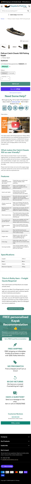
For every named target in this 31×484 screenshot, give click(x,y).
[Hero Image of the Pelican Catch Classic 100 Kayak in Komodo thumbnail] (20, 46)
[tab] (4, 114)
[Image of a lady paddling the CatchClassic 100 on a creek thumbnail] (25, 46)
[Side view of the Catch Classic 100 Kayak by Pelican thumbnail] (14, 46)
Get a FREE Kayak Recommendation (15, 339)
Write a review (15, 423)
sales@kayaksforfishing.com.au (10, 459)
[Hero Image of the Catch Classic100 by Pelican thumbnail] (3, 46)
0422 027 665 (16, 102)
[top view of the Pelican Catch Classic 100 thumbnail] (9, 46)
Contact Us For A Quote (15, 308)
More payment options (15, 92)
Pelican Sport (6, 58)
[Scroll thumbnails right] (29, 47)
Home (2, 18)
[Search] (28, 11)
